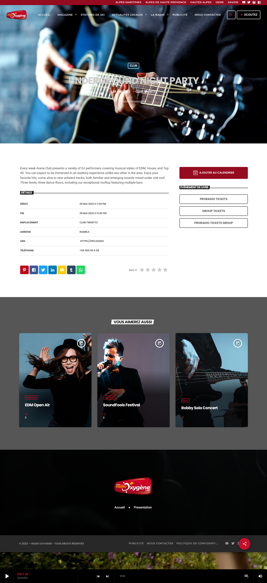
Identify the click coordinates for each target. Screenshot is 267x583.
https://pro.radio (92, 241)
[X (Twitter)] (249, 2)
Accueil (120, 507)
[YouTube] (243, 2)
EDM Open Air (37, 405)
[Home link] (16, 15)
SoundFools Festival (121, 405)
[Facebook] (259, 2)
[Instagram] (254, 2)
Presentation (143, 507)
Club (133, 66)
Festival (31, 397)
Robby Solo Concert (199, 408)
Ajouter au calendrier (216, 173)
